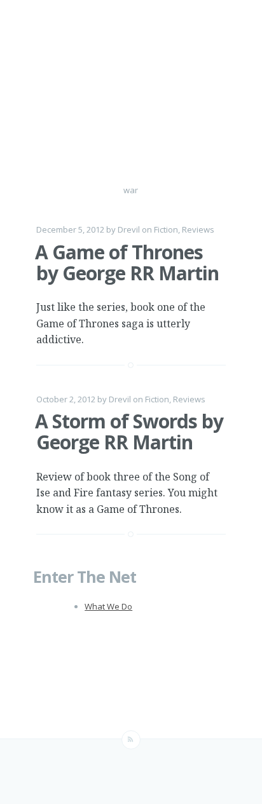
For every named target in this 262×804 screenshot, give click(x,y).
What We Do (108, 606)
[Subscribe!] (131, 739)
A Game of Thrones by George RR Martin (127, 262)
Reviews (198, 229)
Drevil (129, 229)
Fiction (166, 229)
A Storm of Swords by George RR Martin (129, 431)
